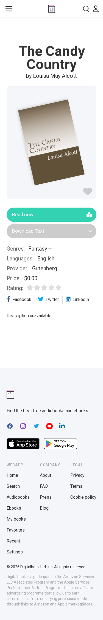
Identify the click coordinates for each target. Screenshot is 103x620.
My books (16, 519)
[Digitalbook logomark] (10, 394)
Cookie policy (83, 497)
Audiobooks (18, 497)
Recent (13, 541)
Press (46, 497)
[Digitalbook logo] (51, 8)
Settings (15, 552)
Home (12, 475)
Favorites (16, 530)
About (45, 475)
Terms (76, 486)
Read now (23, 214)
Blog (44, 508)
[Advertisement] (52, 31)
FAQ (44, 486)
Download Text (28, 231)
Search (13, 486)
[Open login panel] (96, 8)
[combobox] (86, 9)
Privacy (77, 475)
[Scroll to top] (93, 607)
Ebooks (14, 508)
